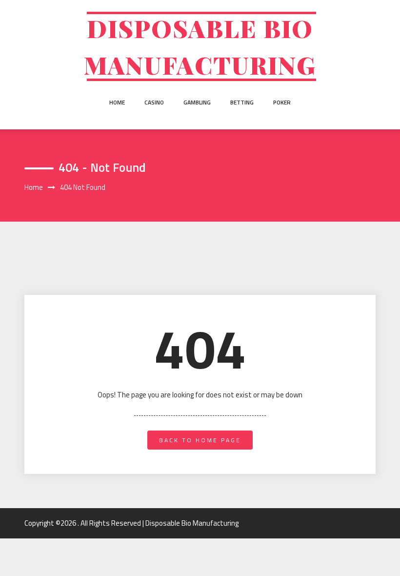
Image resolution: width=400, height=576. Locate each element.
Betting (242, 102)
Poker (282, 102)
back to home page (200, 440)
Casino (154, 102)
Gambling (197, 102)
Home (117, 102)
